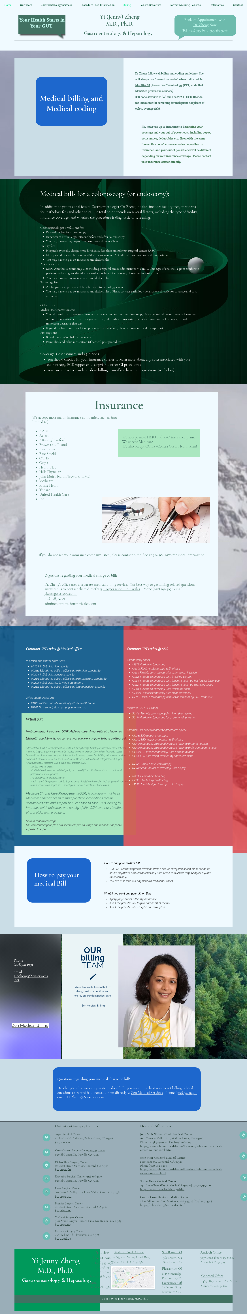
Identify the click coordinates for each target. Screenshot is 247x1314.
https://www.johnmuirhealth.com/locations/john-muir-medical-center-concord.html (181, 1171)
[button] (56, 5)
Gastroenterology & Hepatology (118, 33)
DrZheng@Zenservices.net (31, 978)
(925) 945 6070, (198, 30)
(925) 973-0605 (63, 1224)
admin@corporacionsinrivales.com (70, 603)
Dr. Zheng (201, 25)
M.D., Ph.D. (119, 23)
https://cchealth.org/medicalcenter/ (162, 1205)
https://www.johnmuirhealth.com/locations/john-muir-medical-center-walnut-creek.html (181, 1148)
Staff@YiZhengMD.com (104, 1287)
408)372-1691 (25, 964)
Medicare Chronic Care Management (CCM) (56, 793)
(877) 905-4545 (203, 1201)
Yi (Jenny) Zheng (120, 16)
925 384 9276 (219, 30)
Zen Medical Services (147, 1092)
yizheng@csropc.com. (60, 593)
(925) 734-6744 (63, 1238)
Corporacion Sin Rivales (121, 589)
